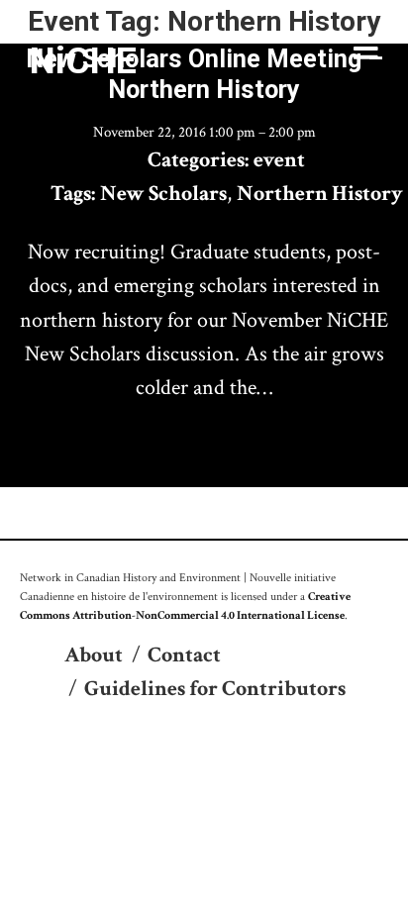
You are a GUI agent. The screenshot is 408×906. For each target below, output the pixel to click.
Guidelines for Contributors (215, 688)
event (279, 160)
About (93, 655)
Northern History (320, 193)
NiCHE (83, 60)
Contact (184, 655)
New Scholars (163, 193)
